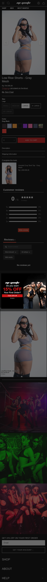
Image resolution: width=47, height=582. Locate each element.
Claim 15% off (12, 296)
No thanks (12, 298)
